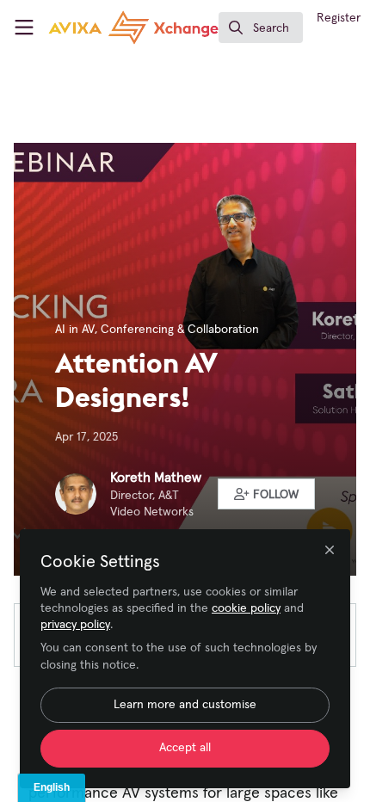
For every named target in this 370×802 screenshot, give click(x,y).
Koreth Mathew (155, 477)
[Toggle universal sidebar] (24, 27)
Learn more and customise (185, 705)
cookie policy (246, 608)
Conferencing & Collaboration (180, 330)
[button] (267, 493)
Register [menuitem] (339, 18)
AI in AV (75, 330)
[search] (261, 27)
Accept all (185, 748)
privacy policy (75, 625)
